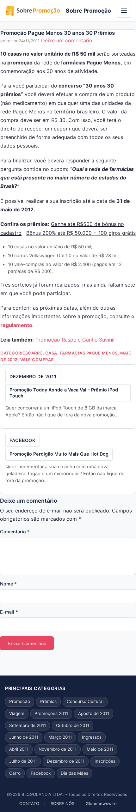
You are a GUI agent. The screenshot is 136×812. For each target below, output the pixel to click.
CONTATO (29, 803)
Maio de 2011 (100, 749)
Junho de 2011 (23, 737)
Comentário (15, 531)
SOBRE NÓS (62, 803)
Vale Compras (37, 359)
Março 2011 (60, 737)
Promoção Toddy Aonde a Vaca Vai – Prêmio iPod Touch (63, 392)
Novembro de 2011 (58, 749)
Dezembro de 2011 (32, 376)
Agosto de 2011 (93, 713)
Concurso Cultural (85, 701)
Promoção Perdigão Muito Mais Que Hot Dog (58, 454)
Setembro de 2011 (27, 725)
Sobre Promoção (88, 10)
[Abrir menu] (124, 11)
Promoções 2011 (51, 713)
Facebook (22, 440)
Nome (8, 583)
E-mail (9, 612)
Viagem (16, 713)
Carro (35, 353)
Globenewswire (101, 803)
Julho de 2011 (23, 761)
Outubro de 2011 (72, 725)
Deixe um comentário (66, 40)
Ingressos (92, 737)
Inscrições (105, 761)
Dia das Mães (74, 773)
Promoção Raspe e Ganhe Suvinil (74, 339)
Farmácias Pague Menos (89, 353)
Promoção (19, 701)
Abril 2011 (18, 749)
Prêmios (48, 701)
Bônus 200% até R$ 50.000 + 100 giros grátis (81, 233)
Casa (51, 353)
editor (6, 40)
